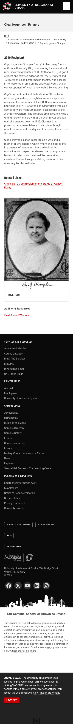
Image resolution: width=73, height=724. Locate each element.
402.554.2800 (14, 546)
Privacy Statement (14, 503)
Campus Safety (13, 433)
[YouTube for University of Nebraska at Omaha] (27, 585)
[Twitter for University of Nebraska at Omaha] (18, 585)
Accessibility (11, 412)
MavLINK (9, 363)
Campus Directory (14, 427)
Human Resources (14, 443)
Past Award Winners (16, 315)
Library (8, 448)
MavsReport (11, 487)
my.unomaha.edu (14, 368)
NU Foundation (12, 498)
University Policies (14, 508)
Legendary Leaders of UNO (22, 43)
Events (8, 438)
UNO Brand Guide (13, 373)
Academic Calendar (15, 348)
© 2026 (8, 575)
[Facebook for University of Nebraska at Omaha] (8, 585)
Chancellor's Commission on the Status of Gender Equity (37, 39)
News (7, 458)
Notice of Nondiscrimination (19, 493)
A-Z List (8, 388)
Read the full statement (24, 650)
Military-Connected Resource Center (24, 453)
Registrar (9, 463)
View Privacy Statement (46, 692)
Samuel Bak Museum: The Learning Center (28, 468)
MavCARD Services (15, 358)
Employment (11, 393)
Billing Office (11, 417)
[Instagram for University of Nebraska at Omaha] (46, 585)
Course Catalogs (13, 353)
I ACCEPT (11, 700)
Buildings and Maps (15, 422)
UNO (6, 36)
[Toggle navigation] (66, 6)
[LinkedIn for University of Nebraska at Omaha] (37, 585)
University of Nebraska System (21, 398)
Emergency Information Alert (20, 482)
